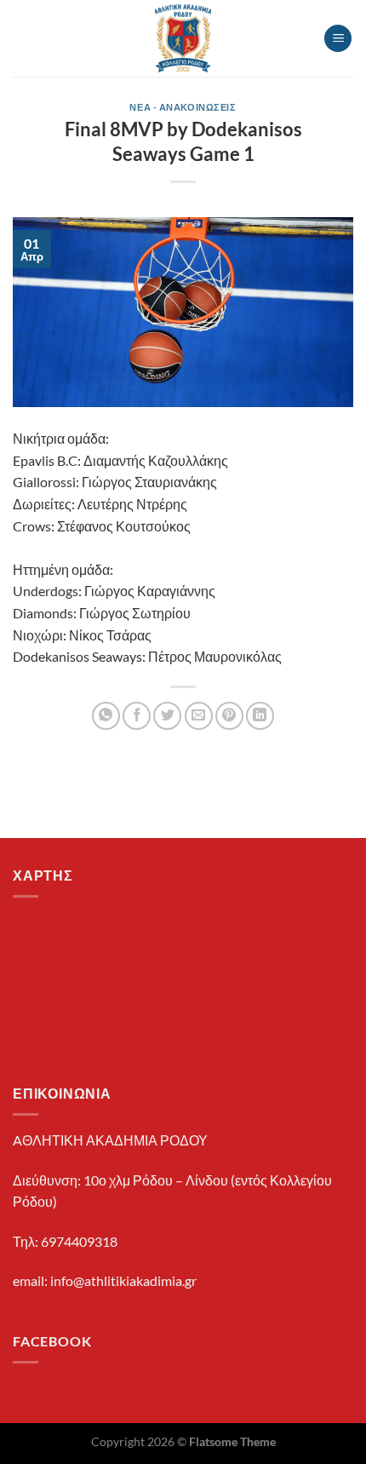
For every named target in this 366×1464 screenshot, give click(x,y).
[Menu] (338, 39)
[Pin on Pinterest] (229, 716)
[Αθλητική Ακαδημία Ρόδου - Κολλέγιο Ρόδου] (183, 38)
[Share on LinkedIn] (260, 716)
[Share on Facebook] (137, 716)
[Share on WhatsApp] (106, 716)
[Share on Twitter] (167, 716)
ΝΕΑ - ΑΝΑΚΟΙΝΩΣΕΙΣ (182, 106)
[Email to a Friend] (199, 716)
